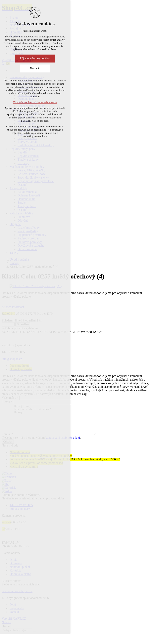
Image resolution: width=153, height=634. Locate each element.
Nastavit (35, 68)
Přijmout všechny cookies (35, 58)
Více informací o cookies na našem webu (35, 102)
